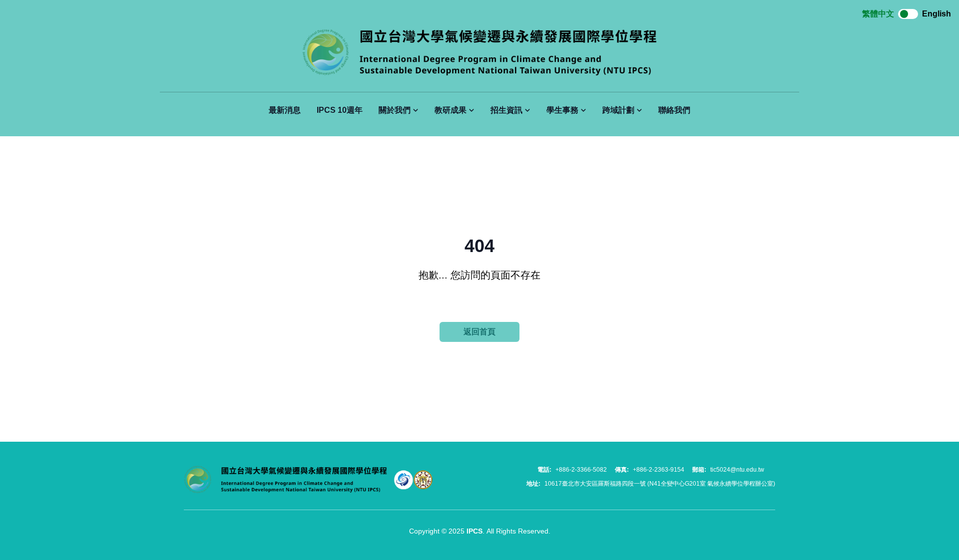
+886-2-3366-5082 (581, 469)
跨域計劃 (618, 110)
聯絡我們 (674, 110)
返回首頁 (479, 331)
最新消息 (285, 110)
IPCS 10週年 (340, 110)
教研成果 (451, 110)
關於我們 (395, 110)
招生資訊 (506, 110)
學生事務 (562, 110)
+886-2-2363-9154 (658, 469)
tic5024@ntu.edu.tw (737, 469)
